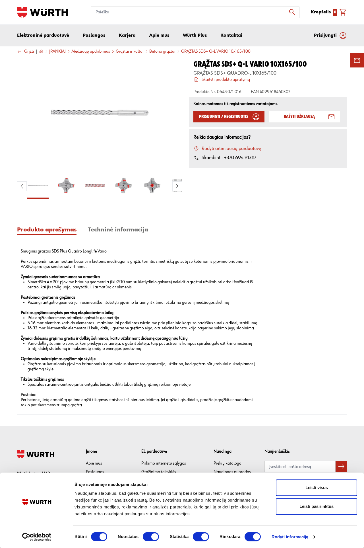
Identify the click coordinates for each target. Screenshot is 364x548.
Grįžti (29, 52)
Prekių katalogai (228, 463)
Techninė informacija (118, 230)
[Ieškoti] (293, 12)
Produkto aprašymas (46, 230)
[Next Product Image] (177, 186)
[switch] (151, 536)
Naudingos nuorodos (232, 471)
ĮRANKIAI (57, 52)
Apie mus (94, 463)
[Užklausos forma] (357, 60)
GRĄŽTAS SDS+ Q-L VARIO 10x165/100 (216, 52)
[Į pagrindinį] (42, 12)
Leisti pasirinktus (316, 506)
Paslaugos (95, 471)
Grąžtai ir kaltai (130, 52)
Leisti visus (316, 487)
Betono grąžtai (162, 52)
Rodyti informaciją (290, 536)
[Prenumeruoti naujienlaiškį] (341, 466)
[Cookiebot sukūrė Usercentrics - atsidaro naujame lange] (37, 537)
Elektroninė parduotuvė (43, 35)
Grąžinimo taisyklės (158, 471)
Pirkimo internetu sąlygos (163, 463)
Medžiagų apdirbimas (90, 52)
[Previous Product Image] (22, 186)
